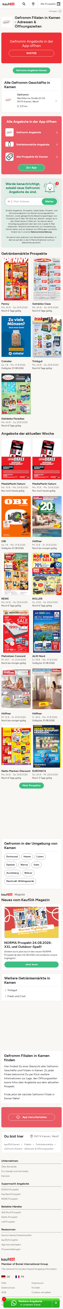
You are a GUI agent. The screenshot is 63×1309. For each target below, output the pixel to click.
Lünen (40, 856)
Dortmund (12, 856)
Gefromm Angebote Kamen (31, 70)
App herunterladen (11, 1244)
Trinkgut (12, 990)
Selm (36, 864)
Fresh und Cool (16, 996)
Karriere (5, 1176)
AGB (3, 1292)
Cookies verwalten (41, 1292)
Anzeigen (53, 11)
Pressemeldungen (10, 1249)
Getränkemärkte (44, 1144)
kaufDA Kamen (12, 1144)
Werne (24, 864)
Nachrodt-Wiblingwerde (20, 881)
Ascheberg (12, 873)
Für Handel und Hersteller (15, 1171)
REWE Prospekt (9, 1198)
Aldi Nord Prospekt (11, 1212)
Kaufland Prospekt (10, 1194)
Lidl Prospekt (8, 1221)
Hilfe (3, 1283)
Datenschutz (8, 1287)
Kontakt (36, 1287)
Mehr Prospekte (31, 785)
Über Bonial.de (9, 1166)
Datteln (10, 864)
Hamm (27, 856)
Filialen (27, 1144)
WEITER (31, 53)
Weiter (49, 201)
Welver (28, 873)
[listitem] (16, 285)
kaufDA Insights (9, 1240)
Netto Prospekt (9, 1217)
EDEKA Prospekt (10, 1189)
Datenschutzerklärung (41, 232)
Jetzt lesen (31, 964)
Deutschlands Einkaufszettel (16, 1235)
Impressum (38, 1283)
